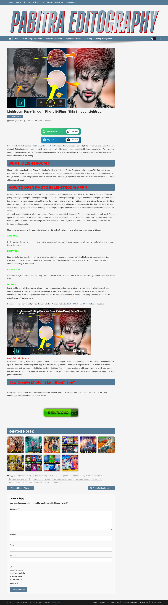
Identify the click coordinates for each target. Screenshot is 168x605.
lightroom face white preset (19, 479)
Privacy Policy (71, 2)
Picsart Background (54, 39)
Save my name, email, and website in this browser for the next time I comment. (17, 576)
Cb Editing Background (32, 39)
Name (13, 534)
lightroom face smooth (70, 476)
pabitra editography (16, 482)
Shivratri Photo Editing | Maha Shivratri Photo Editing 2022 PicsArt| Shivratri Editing (22, 488)
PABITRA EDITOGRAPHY (42, 146)
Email (13, 545)
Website (13, 556)
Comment (14, 509)
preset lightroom (53, 482)
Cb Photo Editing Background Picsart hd (102, 488)
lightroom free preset (42, 479)
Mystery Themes (55, 602)
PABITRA (29, 121)
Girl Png (88, 39)
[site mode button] (153, 38)
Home (11, 2)
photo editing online (35, 482)
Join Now (75, 131)
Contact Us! (30, 2)
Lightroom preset (82, 479)
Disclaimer (59, 2)
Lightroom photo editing (63, 479)
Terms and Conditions (44, 2)
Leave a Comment (44, 121)
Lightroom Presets (73, 39)
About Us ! (19, 2)
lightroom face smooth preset (94, 476)
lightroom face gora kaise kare (46, 476)
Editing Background (104, 39)
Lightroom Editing (15, 116)
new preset (97, 479)
